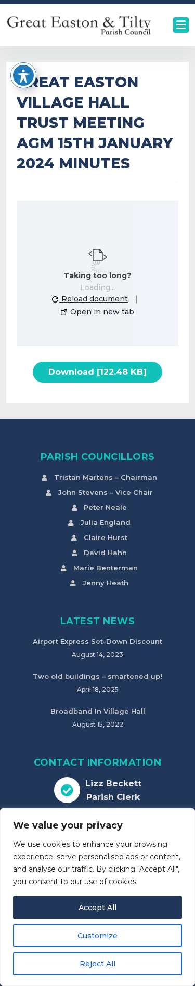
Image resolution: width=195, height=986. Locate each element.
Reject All (97, 963)
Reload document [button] (93, 299)
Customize (97, 935)
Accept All (97, 907)
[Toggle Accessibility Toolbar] (23, 75)
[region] (97, 897)
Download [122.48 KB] (97, 372)
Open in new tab (101, 312)
